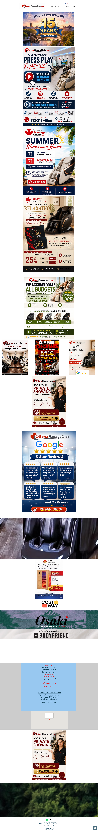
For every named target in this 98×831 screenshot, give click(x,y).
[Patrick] (51, 660)
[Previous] (3, 651)
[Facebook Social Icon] (65, 3)
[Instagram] (67, 3)
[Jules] (50, 660)
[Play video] (48, 86)
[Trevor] (45, 660)
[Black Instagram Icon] (51, 820)
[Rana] (49, 660)
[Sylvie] (44, 660)
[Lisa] (47, 660)
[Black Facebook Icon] (49, 820)
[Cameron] (46, 660)
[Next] (94, 651)
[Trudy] (48, 660)
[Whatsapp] (47, 820)
